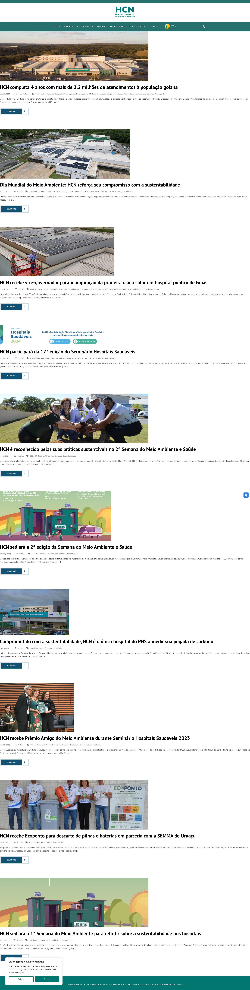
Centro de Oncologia (43, 94)
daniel (14, 94)
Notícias (26, 94)
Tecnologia (119, 191)
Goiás (85, 94)
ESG (32, 358)
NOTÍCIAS (67, 26)
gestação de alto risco (74, 94)
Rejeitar (21, 979)
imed (101, 94)
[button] (57, 26)
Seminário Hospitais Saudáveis (89, 358)
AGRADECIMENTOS (117, 26)
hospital (95, 94)
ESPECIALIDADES (84, 26)
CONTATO (152, 26)
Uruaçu (157, 94)
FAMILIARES (101, 26)
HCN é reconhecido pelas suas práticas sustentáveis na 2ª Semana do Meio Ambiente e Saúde (98, 449)
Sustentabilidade (136, 94)
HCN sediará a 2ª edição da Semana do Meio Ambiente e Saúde (66, 547)
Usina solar (128, 191)
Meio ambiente (115, 289)
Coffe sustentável (37, 745)
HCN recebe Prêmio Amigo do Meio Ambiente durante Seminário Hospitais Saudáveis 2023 (95, 738)
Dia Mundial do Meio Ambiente (41, 191)
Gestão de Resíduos (41, 358)
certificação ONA (58, 94)
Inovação (105, 289)
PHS (40, 648)
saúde (115, 94)
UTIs (162, 94)
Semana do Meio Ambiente (48, 940)
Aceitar (47, 979)
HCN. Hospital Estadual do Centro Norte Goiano (76, 289)
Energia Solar (47, 289)
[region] (34, 971)
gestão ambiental (72, 191)
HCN (55, 26)
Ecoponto (32, 842)
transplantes (149, 94)
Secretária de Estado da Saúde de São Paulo (70, 745)
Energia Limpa (59, 191)
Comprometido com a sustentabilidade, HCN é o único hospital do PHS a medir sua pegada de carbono (106, 641)
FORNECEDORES (135, 26)
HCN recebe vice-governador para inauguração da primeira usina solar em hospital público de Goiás (103, 282)
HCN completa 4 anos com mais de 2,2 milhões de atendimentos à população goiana (89, 87)
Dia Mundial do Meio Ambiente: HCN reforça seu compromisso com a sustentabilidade (90, 184)
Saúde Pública (123, 94)
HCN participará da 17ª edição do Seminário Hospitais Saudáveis (67, 351)
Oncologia (108, 94)
